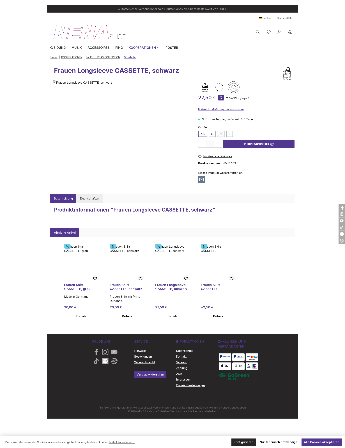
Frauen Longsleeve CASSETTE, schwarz (171, 287)
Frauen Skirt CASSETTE (210, 287)
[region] (122, 120)
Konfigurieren (243, 442)
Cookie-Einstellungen (190, 385)
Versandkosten (162, 407)
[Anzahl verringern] (202, 144)
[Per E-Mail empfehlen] (201, 179)
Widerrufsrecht (144, 362)
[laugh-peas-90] (122, 120)
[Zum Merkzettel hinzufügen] (95, 278)
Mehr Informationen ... (122, 442)
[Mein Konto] (279, 32)
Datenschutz (184, 351)
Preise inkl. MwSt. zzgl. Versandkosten (221, 109)
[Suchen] (257, 32)
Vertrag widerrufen (150, 374)
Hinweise (140, 351)
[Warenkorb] (290, 32)
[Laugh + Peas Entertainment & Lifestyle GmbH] (287, 73)
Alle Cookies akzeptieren (321, 442)
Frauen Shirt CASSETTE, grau (77, 287)
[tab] (63, 198)
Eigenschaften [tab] (89, 198)
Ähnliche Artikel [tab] (65, 232)
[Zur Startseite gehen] (90, 32)
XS (203, 134)
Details (81, 316)
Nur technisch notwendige (278, 442)
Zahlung (181, 368)
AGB (179, 374)
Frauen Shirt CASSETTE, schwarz (126, 287)
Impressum (183, 379)
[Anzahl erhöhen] (218, 144)
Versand (181, 362)
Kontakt (181, 356)
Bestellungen (143, 356)
